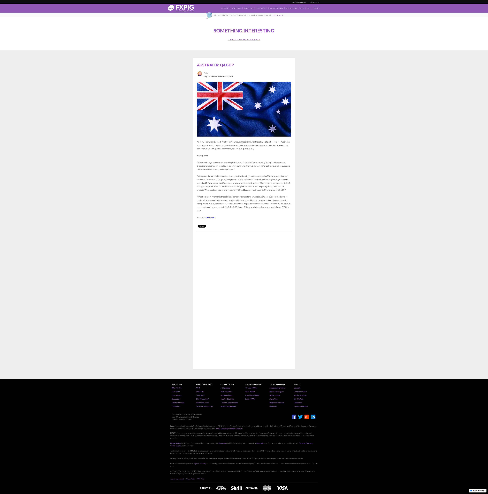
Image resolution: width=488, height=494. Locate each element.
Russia (178, 446)
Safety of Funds (178, 403)
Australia (259, 443)
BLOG (302, 8)
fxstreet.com (209, 217)
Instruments (261, 8)
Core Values (176, 395)
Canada (302, 443)
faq (308, 8)
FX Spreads (225, 388)
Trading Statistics (227, 399)
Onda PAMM (250, 399)
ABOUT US (177, 384)
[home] (181, 9)
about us (225, 8)
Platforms (236, 8)
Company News (300, 392)
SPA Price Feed (202, 399)
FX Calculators (226, 392)
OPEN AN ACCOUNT (299, 2)
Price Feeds (248, 8)
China (172, 446)
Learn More (278, 15)
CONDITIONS (227, 384)
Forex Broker (175, 443)
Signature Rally (200, 464)
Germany (309, 443)
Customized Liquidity (204, 406)
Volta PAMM (250, 392)
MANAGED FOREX (254, 384)
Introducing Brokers (277, 388)
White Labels (274, 395)
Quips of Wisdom (301, 406)
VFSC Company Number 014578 (229, 429)
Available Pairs (226, 395)
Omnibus (273, 406)
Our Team (176, 392)
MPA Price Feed (202, 403)
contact (316, 8)
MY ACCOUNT (315, 2)
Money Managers (276, 392)
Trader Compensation (229, 403)
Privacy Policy (190, 479)
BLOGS (297, 384)
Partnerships (291, 8)
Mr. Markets (298, 399)
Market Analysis (300, 395)
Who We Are (177, 388)
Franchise (273, 399)
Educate (297, 388)
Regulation (176, 399)
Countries (222, 443)
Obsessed (298, 403)
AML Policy (201, 479)
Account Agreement (228, 406)
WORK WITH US (277, 384)
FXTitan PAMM (251, 388)
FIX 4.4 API (200, 395)
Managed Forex (276, 8)
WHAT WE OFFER (204, 384)
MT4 (198, 388)
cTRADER (200, 392)
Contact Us (176, 406)
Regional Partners (276, 403)
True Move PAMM (252, 395)
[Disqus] (244, 266)
